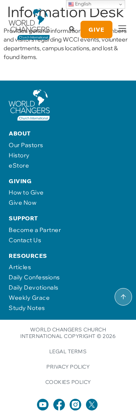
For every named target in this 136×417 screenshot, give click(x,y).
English (82, 4)
